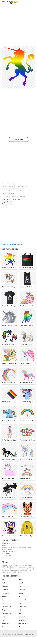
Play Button (5, 593)
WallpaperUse (22, 600)
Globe (4, 617)
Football (4, 610)
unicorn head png (8, 186)
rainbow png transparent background (14, 196)
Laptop (20, 593)
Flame (20, 579)
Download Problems (15, 245)
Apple (3, 583)
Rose (3, 603)
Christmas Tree (6, 607)
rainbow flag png (18, 190)
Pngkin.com (5, 623)
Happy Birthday (6, 613)
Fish (19, 613)
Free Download (18, 139)
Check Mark (22, 607)
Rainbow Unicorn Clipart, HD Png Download (15, 382)
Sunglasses (5, 586)
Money (20, 627)
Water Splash (22, 620)
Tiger (3, 600)
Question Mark (23, 623)
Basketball (5, 590)
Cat (19, 586)
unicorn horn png (22, 186)
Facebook (5, 627)
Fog (19, 596)
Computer (21, 617)
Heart (3, 579)
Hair (19, 610)
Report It (5, 245)
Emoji (20, 603)
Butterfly (21, 583)
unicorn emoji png (8, 193)
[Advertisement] (18, 27)
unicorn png (6, 190)
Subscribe (21, 590)
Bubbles (4, 596)
